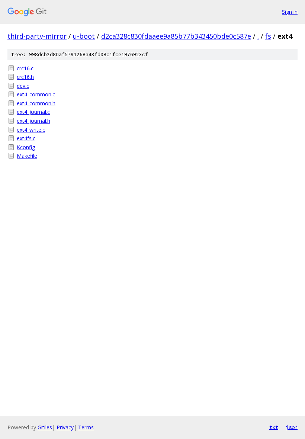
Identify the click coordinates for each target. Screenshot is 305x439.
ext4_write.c (31, 129)
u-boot (84, 36)
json (292, 427)
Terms (86, 427)
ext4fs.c (26, 138)
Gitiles (45, 427)
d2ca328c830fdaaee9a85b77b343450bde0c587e (176, 36)
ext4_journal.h (33, 120)
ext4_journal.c (33, 111)
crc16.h (25, 76)
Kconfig (26, 147)
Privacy (65, 427)
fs (268, 36)
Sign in (290, 11)
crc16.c (25, 68)
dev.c (23, 85)
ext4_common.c (36, 94)
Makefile (27, 155)
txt (273, 427)
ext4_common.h (36, 103)
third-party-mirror (37, 36)
